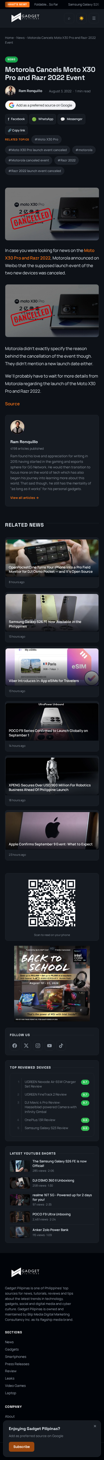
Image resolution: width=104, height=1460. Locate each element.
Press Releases (17, 1364)
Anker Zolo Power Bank (50, 1230)
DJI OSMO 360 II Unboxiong (53, 1180)
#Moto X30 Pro (46, 139)
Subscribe (21, 1446)
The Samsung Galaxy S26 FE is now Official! (60, 1163)
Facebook (16, 119)
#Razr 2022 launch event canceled (34, 171)
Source (12, 404)
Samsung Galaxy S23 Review (46, 1128)
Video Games (15, 1385)
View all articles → (24, 498)
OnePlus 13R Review (40, 1120)
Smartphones (15, 1356)
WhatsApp (42, 119)
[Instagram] (38, 1045)
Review (10, 1371)
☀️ (81, 18)
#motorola (83, 150)
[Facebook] (14, 1045)
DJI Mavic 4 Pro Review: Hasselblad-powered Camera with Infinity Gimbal (51, 1107)
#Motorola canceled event (28, 160)
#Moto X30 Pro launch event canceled (37, 150)
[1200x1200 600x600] (52, 1020)
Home (9, 38)
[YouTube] (49, 1045)
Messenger (71, 119)
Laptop (10, 1393)
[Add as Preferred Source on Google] (40, 105)
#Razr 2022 (66, 160)
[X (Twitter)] (26, 1045)
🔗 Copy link (16, 130)
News (20, 38)
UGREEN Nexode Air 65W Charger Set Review (50, 1084)
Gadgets (12, 1349)
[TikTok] (61, 1045)
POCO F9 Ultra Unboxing (52, 1214)
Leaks (9, 1378)
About (10, 1416)
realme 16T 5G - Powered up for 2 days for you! (62, 1197)
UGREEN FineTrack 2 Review (46, 1094)
